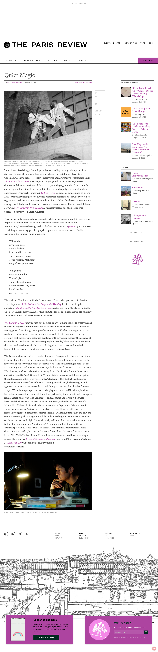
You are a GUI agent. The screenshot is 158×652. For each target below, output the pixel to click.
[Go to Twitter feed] (20, 534)
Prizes (107, 535)
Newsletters (131, 43)
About (80, 60)
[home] (45, 46)
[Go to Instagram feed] (6, 534)
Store (142, 43)
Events (107, 43)
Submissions (84, 538)
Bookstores (109, 538)
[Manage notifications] (152, 647)
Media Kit (82, 535)
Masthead (109, 533)
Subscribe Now (46, 637)
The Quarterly (31, 60)
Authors (52, 60)
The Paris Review (14, 82)
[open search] (133, 60)
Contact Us (58, 538)
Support (57, 535)
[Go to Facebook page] (13, 534)
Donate (117, 43)
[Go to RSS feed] (27, 534)
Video (132, 535)
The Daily (9, 60)
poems (71, 226)
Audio (67, 60)
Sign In (151, 43)
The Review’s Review (83, 83)
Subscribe (148, 60)
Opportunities (135, 533)
